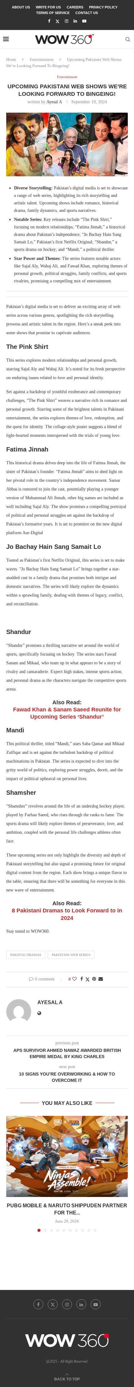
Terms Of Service (52, 13)
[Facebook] (49, 21)
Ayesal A (54, 102)
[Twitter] (57, 21)
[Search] (128, 39)
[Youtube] (84, 21)
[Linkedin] (75, 21)
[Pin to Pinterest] (94, 979)
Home (11, 59)
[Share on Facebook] (81, 979)
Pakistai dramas (25, 955)
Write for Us (48, 7)
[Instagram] (66, 21)
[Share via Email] (100, 979)
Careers (75, 7)
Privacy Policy (103, 7)
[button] (11, 1173)
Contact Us (86, 13)
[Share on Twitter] (87, 979)
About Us (21, 7)
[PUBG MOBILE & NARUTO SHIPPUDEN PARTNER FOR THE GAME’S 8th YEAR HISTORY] (67, 1156)
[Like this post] (74, 979)
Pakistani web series (71, 955)
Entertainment (42, 59)
